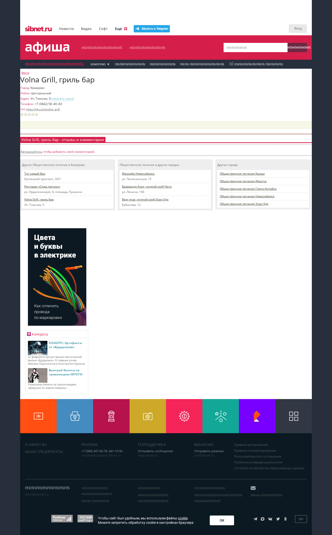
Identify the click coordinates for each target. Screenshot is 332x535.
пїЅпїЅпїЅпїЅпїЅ (297, 47)
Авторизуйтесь (31, 152)
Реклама (89, 444)
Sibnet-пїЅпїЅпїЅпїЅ (95, 501)
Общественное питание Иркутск (243, 181)
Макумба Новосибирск (138, 174)
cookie (183, 518)
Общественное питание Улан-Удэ (244, 204)
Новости (66, 28)
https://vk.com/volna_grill (43, 109)
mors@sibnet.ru (36, 494)
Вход (298, 28)
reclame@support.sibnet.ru (101, 455)
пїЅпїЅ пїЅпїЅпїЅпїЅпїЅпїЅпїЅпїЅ (202, 64)
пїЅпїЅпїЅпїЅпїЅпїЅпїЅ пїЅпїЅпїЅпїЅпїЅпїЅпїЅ (153, 498)
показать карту (62, 98)
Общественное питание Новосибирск (247, 196)
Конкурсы (40, 334)
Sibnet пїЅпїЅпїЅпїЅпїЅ (266, 495)
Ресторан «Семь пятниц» (42, 186)
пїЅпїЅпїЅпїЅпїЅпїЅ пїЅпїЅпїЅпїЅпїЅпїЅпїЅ (96, 491)
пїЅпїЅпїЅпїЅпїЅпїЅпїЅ (147, 47)
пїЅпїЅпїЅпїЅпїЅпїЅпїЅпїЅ (101, 47)
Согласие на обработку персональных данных (269, 468)
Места (25, 73)
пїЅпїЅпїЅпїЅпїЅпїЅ (163, 64)
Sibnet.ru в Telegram (154, 28)
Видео (86, 28)
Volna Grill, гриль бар (39, 199)
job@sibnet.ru (204, 455)
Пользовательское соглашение (257, 456)
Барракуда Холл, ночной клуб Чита (147, 186)
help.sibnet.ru (148, 455)
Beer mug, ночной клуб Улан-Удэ (145, 199)
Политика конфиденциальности (258, 462)
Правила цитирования (251, 444)
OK (222, 520)
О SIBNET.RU (36, 444)
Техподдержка (152, 444)
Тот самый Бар (34, 174)
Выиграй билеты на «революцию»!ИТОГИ (65, 372)
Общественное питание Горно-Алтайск (248, 189)
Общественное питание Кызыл (242, 174)
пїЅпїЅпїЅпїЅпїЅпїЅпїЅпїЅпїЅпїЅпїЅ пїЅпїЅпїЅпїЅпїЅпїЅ (218, 498)
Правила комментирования (255, 450)
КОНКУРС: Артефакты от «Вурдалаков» (65, 345)
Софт (103, 28)
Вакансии (204, 444)
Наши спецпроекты (44, 451)
